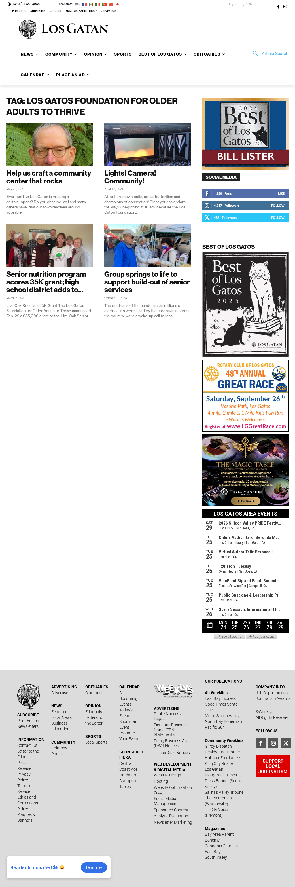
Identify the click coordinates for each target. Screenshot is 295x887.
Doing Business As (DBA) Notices (170, 743)
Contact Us (27, 745)
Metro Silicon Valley (222, 715)
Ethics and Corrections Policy (27, 803)
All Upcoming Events (128, 698)
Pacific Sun (215, 727)
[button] (268, 53)
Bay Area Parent (219, 834)
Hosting (161, 781)
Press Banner (217, 780)
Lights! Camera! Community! (130, 176)
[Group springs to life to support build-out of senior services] (147, 245)
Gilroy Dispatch (218, 746)
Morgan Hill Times (221, 775)
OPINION (93, 706)
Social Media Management (166, 801)
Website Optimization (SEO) (173, 790)
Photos (57, 753)
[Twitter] (286, 743)
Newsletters (28, 726)
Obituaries (94, 692)
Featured (59, 711)
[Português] (105, 4)
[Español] (92, 4)
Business (59, 723)
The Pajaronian (218, 798)
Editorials (93, 711)
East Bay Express (220, 698)
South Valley (216, 857)
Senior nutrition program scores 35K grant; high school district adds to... (46, 281)
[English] (78, 4)
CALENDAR (129, 687)
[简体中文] (112, 4)
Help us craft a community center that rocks (48, 176)
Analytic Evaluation (171, 816)
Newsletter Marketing (173, 822)
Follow (278, 205)
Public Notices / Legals (168, 716)
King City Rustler (219, 763)
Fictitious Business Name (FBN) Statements (170, 730)
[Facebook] (278, 7)
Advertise (59, 692)
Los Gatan (214, 769)
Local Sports (96, 742)
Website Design (167, 775)
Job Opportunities (272, 692)
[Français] (85, 4)
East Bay (213, 851)
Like (281, 193)
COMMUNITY (63, 742)
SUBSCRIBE (28, 715)
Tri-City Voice (216, 809)
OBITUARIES (96, 687)
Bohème (212, 840)
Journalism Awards (273, 698)
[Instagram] (285, 7)
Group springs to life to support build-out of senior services (147, 281)
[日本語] (118, 4)
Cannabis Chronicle (222, 846)
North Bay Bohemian (223, 721)
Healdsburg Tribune (222, 752)
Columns (59, 748)
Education (60, 729)
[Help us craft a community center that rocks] (49, 144)
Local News (61, 717)
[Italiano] (98, 4)
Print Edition (28, 720)
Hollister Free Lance (222, 757)
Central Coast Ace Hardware (128, 769)
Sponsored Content (171, 810)
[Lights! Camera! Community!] (147, 144)
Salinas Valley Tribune (224, 792)
